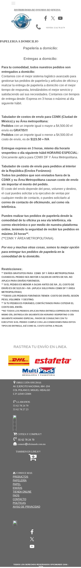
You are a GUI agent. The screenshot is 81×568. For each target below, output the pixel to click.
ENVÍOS (17, 488)
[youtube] (60, 18)
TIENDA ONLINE (22, 491)
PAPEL (17, 484)
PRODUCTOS (20, 476)
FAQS (16, 495)
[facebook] (45, 18)
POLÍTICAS (19, 503)
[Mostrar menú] (13, 3)
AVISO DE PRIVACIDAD (26, 506)
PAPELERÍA (20, 480)
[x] (53, 18)
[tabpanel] (40, 211)
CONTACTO (19, 499)
